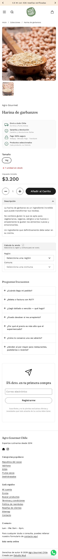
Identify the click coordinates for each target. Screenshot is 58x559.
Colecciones (15, 22)
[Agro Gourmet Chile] (31, 12)
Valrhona (6, 465)
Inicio (4, 22)
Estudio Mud (20, 555)
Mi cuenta (7, 489)
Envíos (5, 493)
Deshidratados (9, 476)
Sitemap (6, 511)
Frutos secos (8, 473)
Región (7, 253)
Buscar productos (10, 497)
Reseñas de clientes (11, 508)
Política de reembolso (12, 504)
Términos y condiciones (13, 500)
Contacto (6, 515)
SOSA (4, 469)
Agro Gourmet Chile (37, 552)
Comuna (8, 262)
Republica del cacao (12, 462)
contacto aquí (31, 536)
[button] (52, 12)
